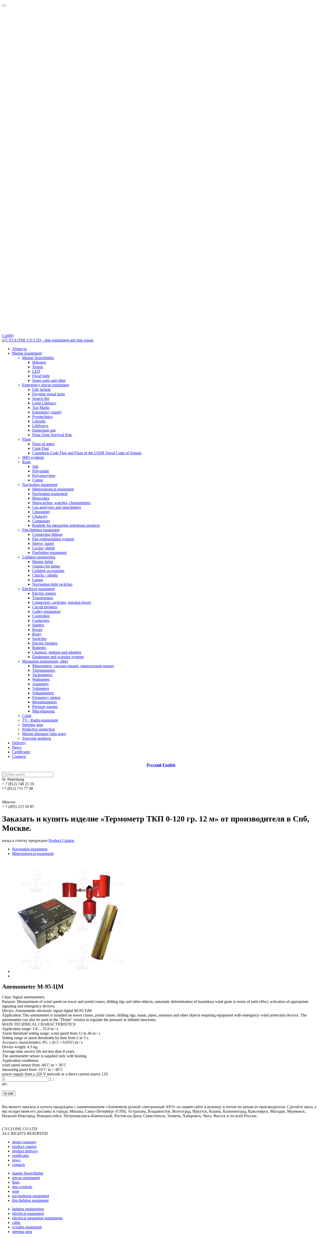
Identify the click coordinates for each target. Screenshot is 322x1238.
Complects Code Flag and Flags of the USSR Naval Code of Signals (86, 453)
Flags (26, 439)
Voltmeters (40, 688)
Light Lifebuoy (44, 403)
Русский (154, 765)
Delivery (19, 743)
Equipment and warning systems (58, 657)
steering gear (22, 1231)
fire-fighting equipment (30, 1200)
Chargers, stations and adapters (56, 652)
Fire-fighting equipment (41, 530)
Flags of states (43, 444)
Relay (37, 634)
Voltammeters (43, 693)
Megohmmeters (44, 702)
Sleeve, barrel (43, 543)
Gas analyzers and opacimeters (56, 507)
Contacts (19, 756)
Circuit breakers (44, 607)
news (16, 1160)
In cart (8, 1093)
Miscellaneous (43, 711)
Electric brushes (44, 643)
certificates (20, 1155)
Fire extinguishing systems (53, 539)
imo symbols (22, 1187)
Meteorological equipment (53, 489)
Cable (26, 716)
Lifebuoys (40, 426)
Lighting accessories (48, 571)
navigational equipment (30, 1196)
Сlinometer (41, 512)
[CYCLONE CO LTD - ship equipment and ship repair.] (48, 340)
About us (19, 349)
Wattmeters (41, 679)
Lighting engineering (38, 557)
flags (16, 1182)
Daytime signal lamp (48, 394)
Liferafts (39, 421)
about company (24, 1142)
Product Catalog (61, 840)
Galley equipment (46, 611)
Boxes (37, 629)
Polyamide (40, 471)
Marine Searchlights (38, 358)
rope (15, 1191)
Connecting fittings (47, 534)
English (169, 765)
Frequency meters (46, 697)
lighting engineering (28, 1209)
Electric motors (44, 593)
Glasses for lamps (46, 566)
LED (36, 371)
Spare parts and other (49, 380)
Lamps (37, 580)
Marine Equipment (27, 353)
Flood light (41, 376)
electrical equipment (28, 1213)
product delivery (25, 1151)
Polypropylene (43, 475)
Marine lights (42, 561)
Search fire (40, 398)
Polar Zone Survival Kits (52, 435)
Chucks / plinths (45, 575)
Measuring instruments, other (45, 661)
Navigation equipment (39, 484)
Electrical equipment (38, 589)
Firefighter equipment (49, 552)
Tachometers (42, 675)
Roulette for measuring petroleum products (66, 525)
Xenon (37, 367)
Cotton (37, 480)
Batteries (39, 648)
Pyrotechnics (42, 417)
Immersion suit (44, 430)
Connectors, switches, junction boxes (61, 602)
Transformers (42, 598)
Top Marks (41, 407)
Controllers (41, 616)
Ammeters (40, 684)
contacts (18, 1164)
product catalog (24, 1146)
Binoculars (40, 498)
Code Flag (40, 448)
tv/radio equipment (27, 1227)
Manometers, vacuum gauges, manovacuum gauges (73, 666)
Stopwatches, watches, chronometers (61, 503)
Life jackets (41, 389)
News (16, 747)
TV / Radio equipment (40, 720)
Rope (26, 462)
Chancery (40, 516)
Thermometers (43, 670)
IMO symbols (33, 457)
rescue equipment (26, 1178)
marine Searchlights (27, 1173)
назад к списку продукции (25, 840)
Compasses (41, 521)
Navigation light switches (52, 584)
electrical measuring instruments (37, 1218)
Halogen (39, 362)
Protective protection (38, 729)
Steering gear (32, 725)
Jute (35, 466)
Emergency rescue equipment (45, 385)
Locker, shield (43, 548)
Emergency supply (47, 412)
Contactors (40, 620)
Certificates (21, 752)
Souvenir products (36, 738)
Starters (38, 625)
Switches (39, 638)
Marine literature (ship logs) (44, 734)
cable (16, 1222)
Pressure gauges (45, 706)
